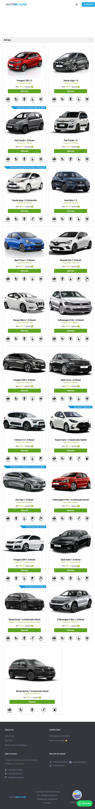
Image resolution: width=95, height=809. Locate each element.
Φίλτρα (7, 40)
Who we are (10, 736)
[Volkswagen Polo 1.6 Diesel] (70, 302)
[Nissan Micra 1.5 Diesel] (24, 302)
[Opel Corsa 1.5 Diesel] (70, 362)
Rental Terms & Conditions (16, 745)
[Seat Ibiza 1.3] (70, 182)
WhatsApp (86, 803)
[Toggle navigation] (76, 4)
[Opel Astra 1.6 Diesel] (70, 542)
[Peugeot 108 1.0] (24, 62)
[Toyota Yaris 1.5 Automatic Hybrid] (70, 422)
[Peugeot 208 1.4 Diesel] (24, 362)
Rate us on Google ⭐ (58, 740)
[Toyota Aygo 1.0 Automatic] (24, 182)
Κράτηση (24, 91)
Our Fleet (8, 740)
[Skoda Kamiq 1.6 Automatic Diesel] (32, 667)
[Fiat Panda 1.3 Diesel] (24, 122)
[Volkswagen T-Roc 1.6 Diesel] (70, 602)
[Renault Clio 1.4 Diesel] (70, 242)
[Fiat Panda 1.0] (70, 122)
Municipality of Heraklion (59, 736)
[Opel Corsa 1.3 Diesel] (24, 242)
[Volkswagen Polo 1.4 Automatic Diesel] (70, 482)
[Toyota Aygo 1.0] (70, 62)
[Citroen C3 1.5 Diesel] (24, 422)
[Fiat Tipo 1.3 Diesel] (24, 482)
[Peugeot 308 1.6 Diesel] (24, 542)
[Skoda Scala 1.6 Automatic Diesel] (24, 602)
